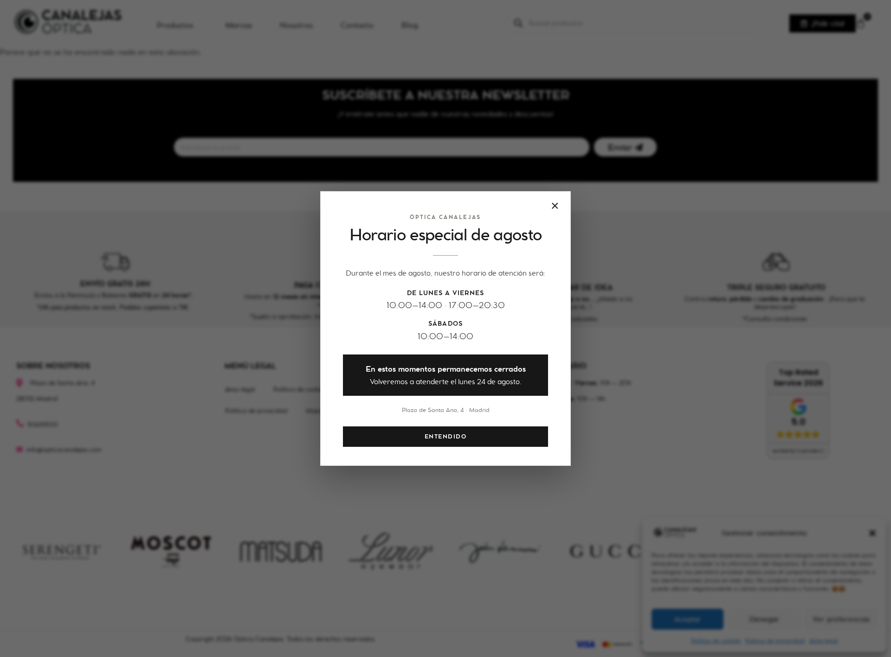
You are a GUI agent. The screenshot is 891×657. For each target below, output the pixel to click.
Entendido (445, 436)
